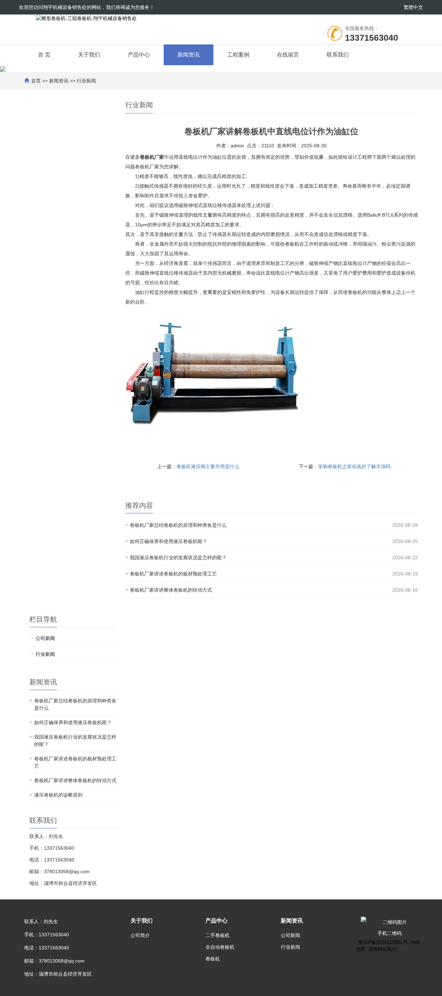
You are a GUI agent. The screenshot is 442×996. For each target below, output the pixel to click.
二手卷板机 (217, 935)
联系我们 (338, 55)
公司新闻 (45, 638)
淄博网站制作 (382, 949)
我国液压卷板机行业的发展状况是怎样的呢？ (178, 557)
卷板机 (212, 959)
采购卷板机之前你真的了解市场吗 (354, 466)
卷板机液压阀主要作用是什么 (207, 466)
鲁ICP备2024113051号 (383, 942)
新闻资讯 (188, 55)
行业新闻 (86, 80)
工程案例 (238, 55)
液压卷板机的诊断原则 (58, 795)
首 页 (44, 55)
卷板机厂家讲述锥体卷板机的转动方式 (171, 590)
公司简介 (140, 935)
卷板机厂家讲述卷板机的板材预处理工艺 (173, 573)
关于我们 (89, 55)
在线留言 (288, 55)
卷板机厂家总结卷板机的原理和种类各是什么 (178, 525)
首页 (36, 80)
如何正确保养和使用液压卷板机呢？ (168, 541)
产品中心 (139, 55)
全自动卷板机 (219, 947)
